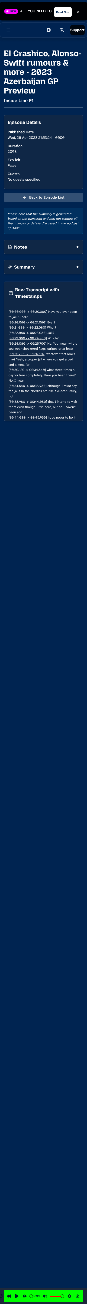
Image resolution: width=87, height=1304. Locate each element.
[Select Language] (62, 30)
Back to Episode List (43, 197)
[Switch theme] (49, 30)
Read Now (63, 12)
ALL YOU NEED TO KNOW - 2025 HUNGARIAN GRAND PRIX (36, 11)
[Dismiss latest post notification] (78, 12)
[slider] (31, 1296)
